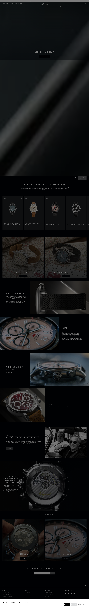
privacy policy (26, 605)
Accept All (67, 604)
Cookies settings (81, 604)
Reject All (73, 604)
